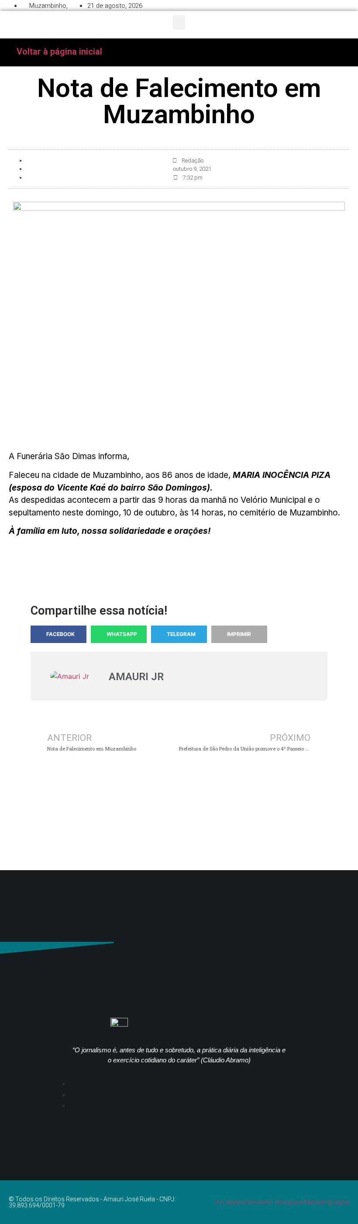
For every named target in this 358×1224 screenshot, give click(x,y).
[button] (179, 22)
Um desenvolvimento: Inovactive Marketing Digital (281, 1202)
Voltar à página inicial (59, 51)
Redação (192, 160)
